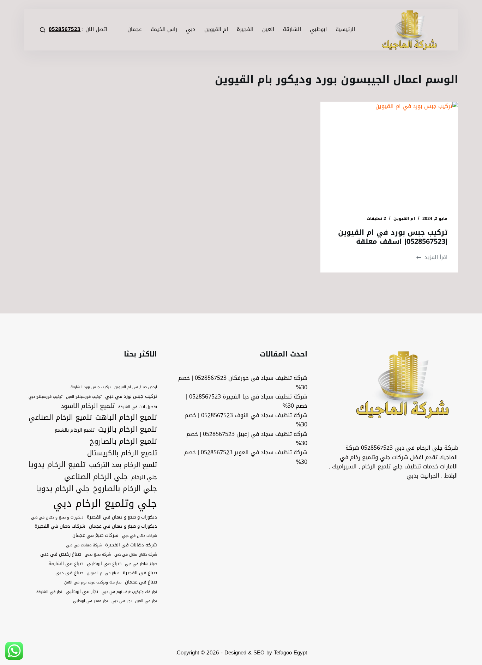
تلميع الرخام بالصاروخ (123, 442)
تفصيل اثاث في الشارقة (137, 407)
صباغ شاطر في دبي (141, 564)
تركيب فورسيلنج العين (84, 397)
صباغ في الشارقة (65, 564)
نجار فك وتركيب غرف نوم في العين (92, 582)
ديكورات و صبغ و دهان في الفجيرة (122, 517)
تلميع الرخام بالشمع (75, 430)
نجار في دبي (122, 601)
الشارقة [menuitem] (292, 29)
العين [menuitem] (268, 29)
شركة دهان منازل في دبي (135, 554)
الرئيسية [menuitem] (345, 29)
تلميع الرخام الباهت (126, 418)
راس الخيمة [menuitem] (164, 29)
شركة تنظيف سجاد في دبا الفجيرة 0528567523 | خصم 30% (246, 401)
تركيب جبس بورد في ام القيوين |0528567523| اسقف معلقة (392, 237)
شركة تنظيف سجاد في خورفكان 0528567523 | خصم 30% (242, 382)
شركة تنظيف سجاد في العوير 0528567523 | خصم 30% (245, 457)
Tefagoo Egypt (290, 653)
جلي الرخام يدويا (63, 489)
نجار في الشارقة (49, 592)
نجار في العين (146, 601)
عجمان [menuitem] (134, 29)
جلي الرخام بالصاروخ (125, 489)
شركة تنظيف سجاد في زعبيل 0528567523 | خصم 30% (246, 439)
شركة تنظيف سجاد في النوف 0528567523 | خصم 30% (246, 420)
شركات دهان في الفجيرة (60, 526)
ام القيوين (404, 218)
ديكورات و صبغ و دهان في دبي (57, 517)
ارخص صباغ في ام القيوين (135, 387)
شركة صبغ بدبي (98, 554)
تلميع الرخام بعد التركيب (123, 465)
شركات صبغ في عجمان (95, 535)
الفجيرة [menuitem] (245, 29)
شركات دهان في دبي (139, 536)
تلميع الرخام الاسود (88, 406)
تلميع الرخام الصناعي (60, 417)
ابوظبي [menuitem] (318, 29)
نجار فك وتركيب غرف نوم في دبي (129, 592)
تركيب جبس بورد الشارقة (91, 387)
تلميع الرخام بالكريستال (122, 453)
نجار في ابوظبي (82, 591)
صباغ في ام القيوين (103, 573)
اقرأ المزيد (431, 257)
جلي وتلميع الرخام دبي (105, 503)
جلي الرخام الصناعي (96, 477)
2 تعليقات (376, 218)
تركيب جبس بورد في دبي (131, 396)
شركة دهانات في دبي (84, 545)
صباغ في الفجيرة (140, 573)
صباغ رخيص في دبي (60, 554)
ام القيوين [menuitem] (216, 29)
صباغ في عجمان (141, 582)
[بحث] (42, 29)
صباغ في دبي (69, 573)
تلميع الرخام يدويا (56, 465)
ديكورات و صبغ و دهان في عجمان (123, 526)
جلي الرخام (144, 477)
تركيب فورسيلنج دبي (45, 397)
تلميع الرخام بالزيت (127, 430)
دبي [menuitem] (190, 29)
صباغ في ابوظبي (104, 564)
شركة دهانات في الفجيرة (131, 545)
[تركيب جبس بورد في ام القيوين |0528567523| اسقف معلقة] (389, 153)
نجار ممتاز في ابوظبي (90, 601)
